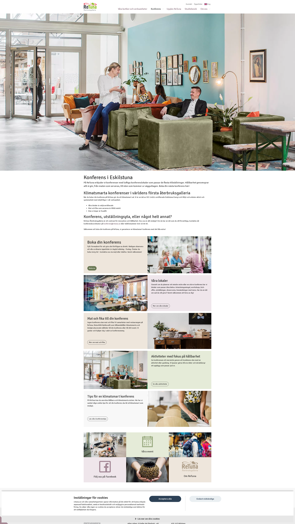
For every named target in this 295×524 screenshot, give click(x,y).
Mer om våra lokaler (160, 306)
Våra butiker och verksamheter (132, 9)
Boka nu (92, 268)
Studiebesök (191, 9)
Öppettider (198, 4)
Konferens (156, 9)
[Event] (147, 441)
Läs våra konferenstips (97, 419)
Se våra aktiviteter (160, 384)
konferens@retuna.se (112, 224)
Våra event (147, 451)
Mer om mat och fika (97, 342)
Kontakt (189, 4)
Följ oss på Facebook (105, 476)
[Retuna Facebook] (105, 466)
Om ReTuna (190, 476)
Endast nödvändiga (205, 499)
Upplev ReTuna (174, 9)
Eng (208, 4)
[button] (164, 9)
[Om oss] (190, 466)
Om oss (204, 9)
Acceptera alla (165, 499)
